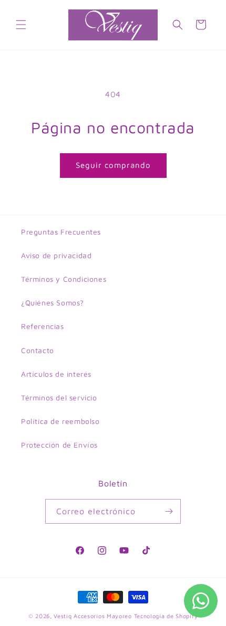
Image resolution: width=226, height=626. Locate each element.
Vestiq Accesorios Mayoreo (93, 615)
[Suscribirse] (168, 511)
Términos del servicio (59, 397)
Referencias (42, 326)
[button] (21, 24)
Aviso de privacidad (56, 255)
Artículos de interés (56, 373)
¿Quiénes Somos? (52, 302)
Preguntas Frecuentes (61, 231)
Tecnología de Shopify (166, 615)
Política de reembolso (60, 421)
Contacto (37, 350)
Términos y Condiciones (63, 278)
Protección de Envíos (59, 444)
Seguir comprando (113, 165)
